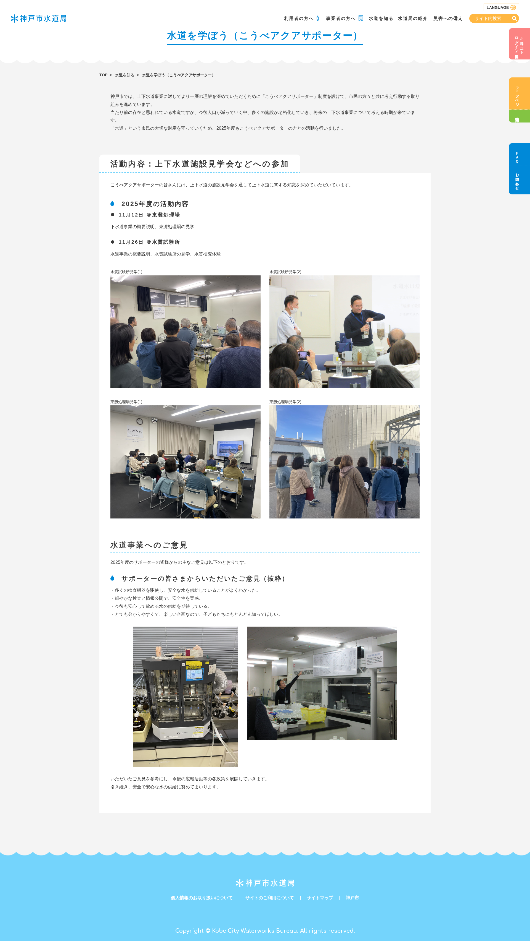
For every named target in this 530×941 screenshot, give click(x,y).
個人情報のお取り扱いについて (202, 897)
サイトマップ (320, 897)
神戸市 (352, 897)
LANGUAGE (498, 7)
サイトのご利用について (269, 897)
